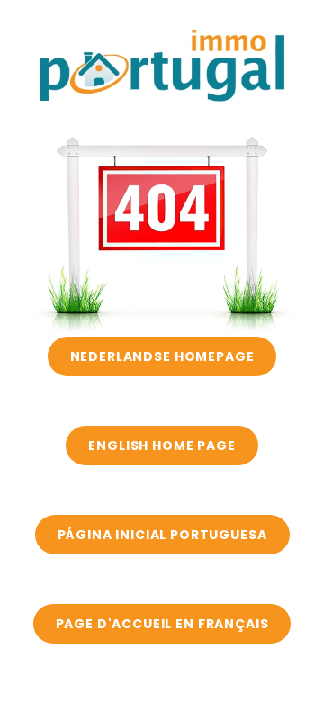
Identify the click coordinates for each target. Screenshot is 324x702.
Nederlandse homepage (162, 356)
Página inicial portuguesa (162, 535)
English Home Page (161, 445)
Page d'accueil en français (162, 624)
